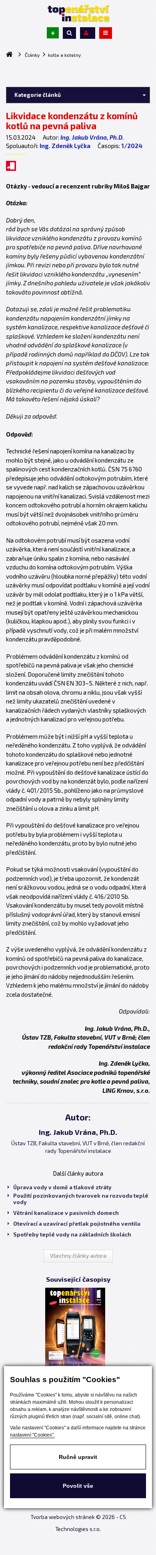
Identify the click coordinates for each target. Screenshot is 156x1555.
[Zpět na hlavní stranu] (78, 13)
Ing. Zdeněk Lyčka (65, 145)
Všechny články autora (78, 1255)
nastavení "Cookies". (32, 1435)
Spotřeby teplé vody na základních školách (72, 1234)
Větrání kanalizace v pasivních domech (66, 1213)
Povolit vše (78, 1486)
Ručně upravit (78, 1457)
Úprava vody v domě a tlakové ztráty (62, 1187)
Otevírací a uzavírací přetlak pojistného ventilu (76, 1223)
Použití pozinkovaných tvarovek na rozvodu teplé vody (80, 1198)
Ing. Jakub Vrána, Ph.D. (92, 137)
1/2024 (131, 145)
